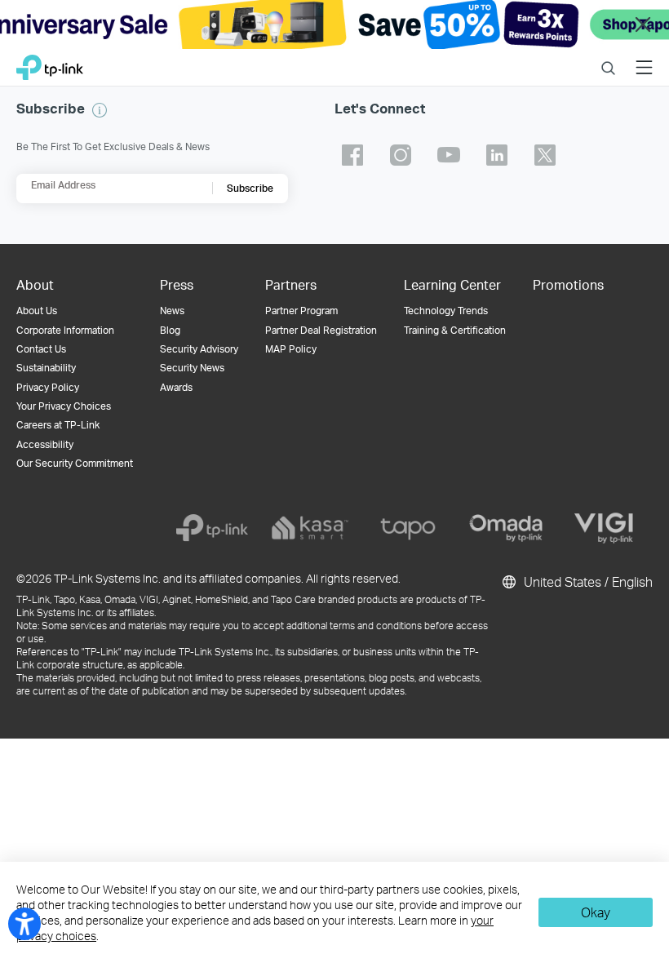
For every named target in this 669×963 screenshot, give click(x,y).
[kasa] (310, 528)
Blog (170, 330)
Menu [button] (644, 57)
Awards (176, 387)
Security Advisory (199, 349)
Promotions (568, 284)
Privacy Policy (47, 387)
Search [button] (608, 57)
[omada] (506, 528)
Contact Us (41, 349)
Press (176, 284)
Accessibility (44, 444)
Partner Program (301, 310)
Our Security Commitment (74, 463)
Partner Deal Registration (321, 330)
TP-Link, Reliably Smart (49, 63)
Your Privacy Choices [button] (63, 406)
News (172, 310)
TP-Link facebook (352, 155)
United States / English (587, 581)
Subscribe (250, 188)
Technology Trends (446, 310)
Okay (595, 912)
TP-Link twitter (545, 155)
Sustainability (46, 368)
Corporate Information (65, 330)
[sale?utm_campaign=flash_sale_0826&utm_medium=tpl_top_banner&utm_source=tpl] (334, 24)
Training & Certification (455, 330)
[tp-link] (212, 528)
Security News (192, 368)
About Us (36, 310)
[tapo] (408, 528)
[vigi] (604, 528)
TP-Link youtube (449, 155)
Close (643, 25)
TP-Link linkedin (497, 155)
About (35, 284)
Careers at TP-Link (58, 425)
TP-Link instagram (401, 155)
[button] (99, 110)
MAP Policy (291, 349)
